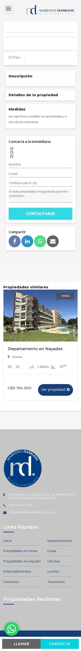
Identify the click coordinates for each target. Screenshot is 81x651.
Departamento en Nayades (35, 348)
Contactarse (40, 214)
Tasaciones (56, 582)
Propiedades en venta (20, 551)
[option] (40, 348)
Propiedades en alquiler (22, 561)
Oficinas (53, 561)
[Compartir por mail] (53, 241)
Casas (51, 551)
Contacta (59, 644)
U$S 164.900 (20, 388)
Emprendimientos (17, 572)
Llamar (21, 644)
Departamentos (59, 541)
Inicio (7, 541)
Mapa (16, 57)
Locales (53, 572)
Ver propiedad (53, 390)
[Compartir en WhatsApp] (40, 241)
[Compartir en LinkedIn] (27, 241)
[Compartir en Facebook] (15, 241)
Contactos (11, 582)
